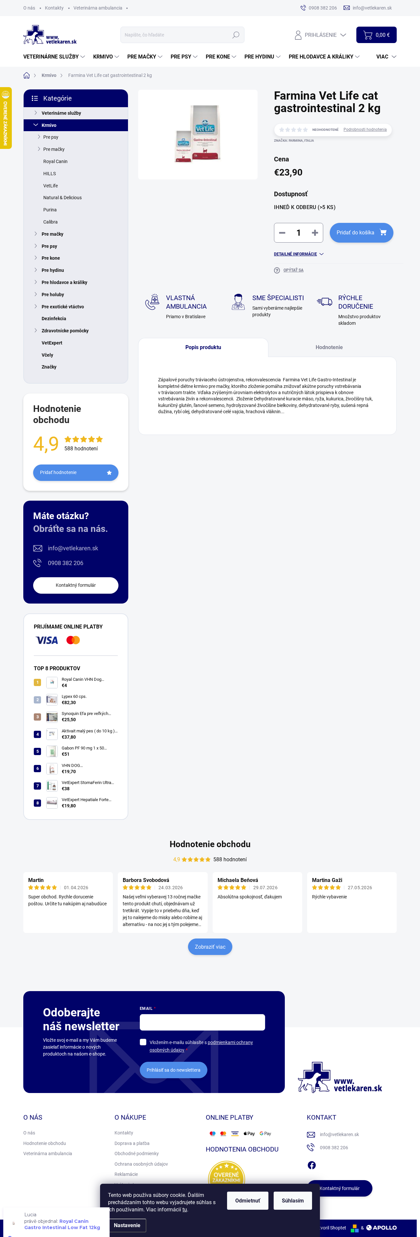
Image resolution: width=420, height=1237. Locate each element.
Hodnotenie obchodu (210, 844)
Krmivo (49, 125)
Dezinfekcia (54, 318)
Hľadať (236, 34)
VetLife (50, 185)
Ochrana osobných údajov (141, 1164)
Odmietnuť (247, 1201)
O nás (29, 8)
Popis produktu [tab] (203, 347)
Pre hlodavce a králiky (64, 282)
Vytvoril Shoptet (330, 1227)
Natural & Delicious (62, 197)
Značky (49, 366)
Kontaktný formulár (76, 585)
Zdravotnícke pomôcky (65, 330)
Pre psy (50, 137)
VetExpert (52, 342)
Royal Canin (55, 161)
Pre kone (51, 258)
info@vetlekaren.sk (73, 548)
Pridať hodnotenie (58, 472)
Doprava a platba (132, 1143)
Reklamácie (126, 1174)
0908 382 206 (65, 562)
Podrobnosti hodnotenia (365, 129)
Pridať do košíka (355, 232)
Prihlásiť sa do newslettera (173, 1070)
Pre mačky (54, 149)
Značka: (294, 140)
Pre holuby (53, 294)
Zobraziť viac (210, 947)
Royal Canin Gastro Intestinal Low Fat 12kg (62, 1213)
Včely (47, 355)
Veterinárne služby (61, 113)
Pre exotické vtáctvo (63, 306)
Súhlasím (293, 1201)
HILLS (49, 173)
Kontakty (54, 8)
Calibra (50, 222)
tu (184, 1209)
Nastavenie (127, 1225)
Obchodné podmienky (137, 1153)
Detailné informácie (295, 254)
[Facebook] (312, 1164)
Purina (50, 209)
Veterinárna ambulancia (98, 8)
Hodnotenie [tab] (329, 347)
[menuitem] (55, 57)
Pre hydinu (53, 270)
